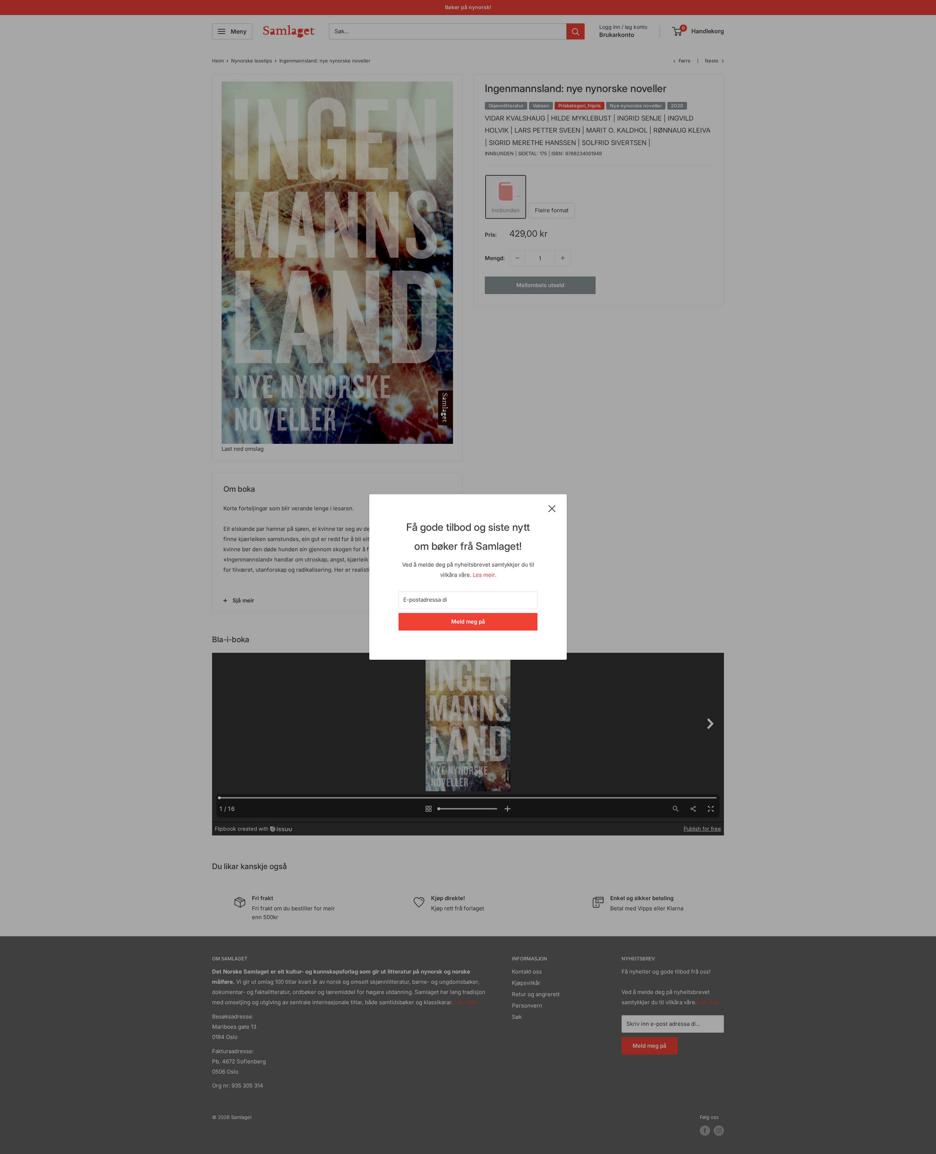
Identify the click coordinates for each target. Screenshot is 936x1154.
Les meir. (484, 574)
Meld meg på (468, 621)
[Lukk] (552, 508)
